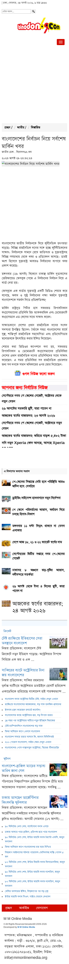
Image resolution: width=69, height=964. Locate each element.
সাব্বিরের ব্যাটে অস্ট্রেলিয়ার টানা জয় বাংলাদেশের (23, 673)
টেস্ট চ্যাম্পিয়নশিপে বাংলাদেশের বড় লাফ (23, 726)
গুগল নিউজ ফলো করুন (38, 374)
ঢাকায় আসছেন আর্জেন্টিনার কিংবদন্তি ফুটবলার (20, 800)
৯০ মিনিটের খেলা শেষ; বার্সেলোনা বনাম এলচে (26, 826)
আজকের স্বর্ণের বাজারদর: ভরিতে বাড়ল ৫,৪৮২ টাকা (34, 436)
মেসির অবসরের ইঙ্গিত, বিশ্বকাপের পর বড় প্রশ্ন (26, 891)
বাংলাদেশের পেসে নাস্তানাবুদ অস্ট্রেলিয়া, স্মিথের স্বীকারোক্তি (32, 747)
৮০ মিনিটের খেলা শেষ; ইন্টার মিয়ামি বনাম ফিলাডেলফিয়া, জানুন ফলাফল (35, 864)
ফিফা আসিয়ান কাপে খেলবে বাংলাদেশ (22, 731)
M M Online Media (26, 927)
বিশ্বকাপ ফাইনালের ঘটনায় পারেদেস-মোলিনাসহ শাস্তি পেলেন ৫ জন (34, 855)
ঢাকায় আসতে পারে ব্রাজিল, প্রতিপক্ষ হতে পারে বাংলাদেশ (31, 832)
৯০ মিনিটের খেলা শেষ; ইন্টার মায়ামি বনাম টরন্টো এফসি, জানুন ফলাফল (34, 839)
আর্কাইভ (24, 908)
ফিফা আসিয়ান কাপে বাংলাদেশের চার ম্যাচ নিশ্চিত (28, 847)
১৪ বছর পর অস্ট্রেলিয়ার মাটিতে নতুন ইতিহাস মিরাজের (30, 720)
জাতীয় (20, 127)
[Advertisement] (34, 85)
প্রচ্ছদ (7, 127)
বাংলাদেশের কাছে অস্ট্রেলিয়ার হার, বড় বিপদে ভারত (29, 715)
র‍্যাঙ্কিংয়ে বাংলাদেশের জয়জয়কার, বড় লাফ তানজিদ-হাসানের (33, 704)
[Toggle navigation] (61, 42)
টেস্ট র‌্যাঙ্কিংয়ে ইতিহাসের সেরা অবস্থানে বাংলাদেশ (22, 641)
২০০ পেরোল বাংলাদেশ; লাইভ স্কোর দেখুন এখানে (28, 742)
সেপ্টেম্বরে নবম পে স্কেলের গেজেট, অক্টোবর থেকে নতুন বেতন (32, 398)
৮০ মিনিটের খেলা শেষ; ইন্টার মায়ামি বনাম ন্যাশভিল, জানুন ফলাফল (32, 884)
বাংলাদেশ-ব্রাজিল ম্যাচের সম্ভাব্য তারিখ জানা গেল (23, 768)
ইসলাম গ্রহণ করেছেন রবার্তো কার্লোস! (23, 710)
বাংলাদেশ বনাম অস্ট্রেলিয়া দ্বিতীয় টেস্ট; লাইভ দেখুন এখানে (31, 699)
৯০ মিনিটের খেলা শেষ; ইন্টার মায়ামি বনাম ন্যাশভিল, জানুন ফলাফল (32, 874)
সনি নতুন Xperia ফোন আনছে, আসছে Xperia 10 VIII (33, 446)
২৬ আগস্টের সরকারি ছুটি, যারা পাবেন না (26, 408)
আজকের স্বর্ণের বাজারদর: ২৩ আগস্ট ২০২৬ (28, 415)
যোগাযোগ (42, 908)
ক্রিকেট (7, 631)
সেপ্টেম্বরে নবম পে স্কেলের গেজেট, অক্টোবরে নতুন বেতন (32, 426)
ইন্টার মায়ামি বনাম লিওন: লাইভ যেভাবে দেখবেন (27, 896)
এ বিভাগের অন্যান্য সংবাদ (17, 471)
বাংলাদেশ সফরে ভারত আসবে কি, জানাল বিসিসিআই (29, 737)
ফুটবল (7, 759)
